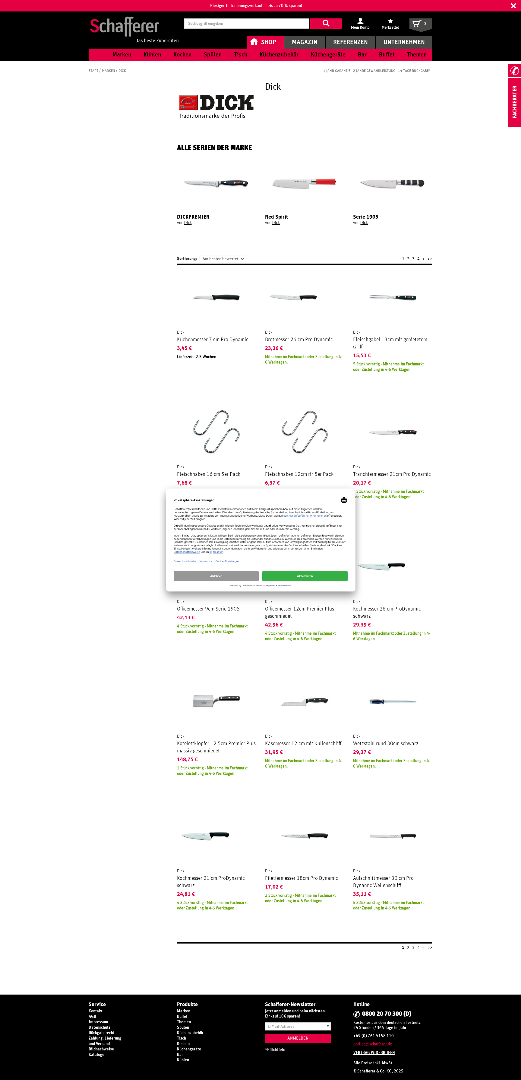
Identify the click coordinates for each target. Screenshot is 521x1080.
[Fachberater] (514, 125)
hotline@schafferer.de (372, 1044)
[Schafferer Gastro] (134, 23)
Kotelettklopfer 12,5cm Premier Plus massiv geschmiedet (216, 747)
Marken (109, 70)
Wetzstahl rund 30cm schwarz (385, 743)
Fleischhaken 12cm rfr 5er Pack (299, 474)
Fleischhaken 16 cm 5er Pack (208, 474)
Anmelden (297, 1038)
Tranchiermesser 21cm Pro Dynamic (392, 474)
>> (430, 259)
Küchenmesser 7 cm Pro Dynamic (212, 339)
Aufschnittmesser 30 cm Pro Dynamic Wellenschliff (383, 882)
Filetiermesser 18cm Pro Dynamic (301, 878)
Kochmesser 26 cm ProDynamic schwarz (387, 612)
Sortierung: (187, 259)
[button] (513, 5)
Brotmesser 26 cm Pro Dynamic (299, 339)
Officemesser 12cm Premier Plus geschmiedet (299, 612)
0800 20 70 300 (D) (386, 1014)
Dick (188, 223)
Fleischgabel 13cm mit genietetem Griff (390, 343)
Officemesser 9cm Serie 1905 (208, 609)
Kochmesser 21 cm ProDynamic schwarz (211, 882)
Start (94, 70)
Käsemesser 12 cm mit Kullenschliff (303, 743)
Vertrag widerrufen (374, 1053)
